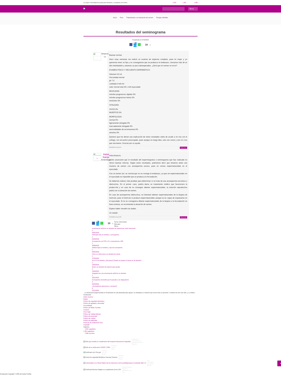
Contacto (86, 310)
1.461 (184, 2)
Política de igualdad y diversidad (93, 303)
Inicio (115, 17)
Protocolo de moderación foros (93, 322)
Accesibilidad (87, 305)
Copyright (86, 325)
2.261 (174, 2)
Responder (183, 147)
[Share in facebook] (130, 44)
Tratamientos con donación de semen (139, 17)
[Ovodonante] (88, 9)
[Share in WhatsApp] (139, 44)
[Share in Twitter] (135, 44)
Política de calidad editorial (92, 314)
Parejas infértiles (162, 17)
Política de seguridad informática (93, 301)
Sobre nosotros (88, 297)
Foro (121, 17)
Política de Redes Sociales (92, 307)
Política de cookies (89, 318)
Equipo (85, 299)
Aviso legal (86, 312)
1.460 (196, 2)
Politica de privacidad (90, 316)
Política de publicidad (90, 320)
